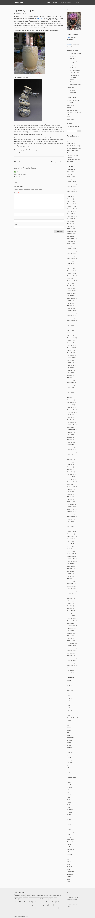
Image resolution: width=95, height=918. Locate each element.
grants (68, 767)
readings (51, 905)
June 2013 (69, 437)
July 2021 (69, 283)
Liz (25, 13)
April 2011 (69, 499)
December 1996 (71, 658)
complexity (28, 153)
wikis (57, 908)
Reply (16, 182)
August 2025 (70, 194)
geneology (69, 760)
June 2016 (69, 375)
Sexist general (70, 105)
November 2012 (71, 452)
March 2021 (70, 288)
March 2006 (70, 640)
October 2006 (70, 623)
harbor (68, 772)
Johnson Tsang (39, 18)
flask (18, 172)
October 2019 (70, 318)
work (68, 879)
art (20, 153)
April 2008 (69, 578)
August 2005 (70, 655)
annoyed (28, 895)
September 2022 (71, 258)
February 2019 (70, 338)
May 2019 (69, 330)
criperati (69, 728)
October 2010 (70, 514)
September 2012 (71, 457)
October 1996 (70, 663)
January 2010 (70, 531)
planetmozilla (70, 822)
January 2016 (70, 385)
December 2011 (71, 479)
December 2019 (71, 313)
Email (15, 218)
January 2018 (70, 357)
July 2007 (69, 601)
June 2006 (69, 633)
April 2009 (69, 549)
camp (68, 713)
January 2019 (70, 340)
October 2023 (70, 236)
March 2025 (70, 201)
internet (69, 780)
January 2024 (70, 231)
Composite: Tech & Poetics (74, 718)
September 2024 (71, 216)
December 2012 (71, 449)
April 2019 (69, 333)
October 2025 (70, 189)
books (68, 705)
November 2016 (71, 365)
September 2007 (71, 596)
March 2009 (70, 551)
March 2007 (70, 611)
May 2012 (69, 467)
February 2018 (70, 355)
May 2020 (69, 303)
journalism (69, 785)
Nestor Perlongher (73, 904)
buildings (69, 708)
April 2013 (69, 439)
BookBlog (72, 58)
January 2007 (70, 616)
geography (70, 762)
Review (69, 844)
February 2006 (70, 643)
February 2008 (70, 583)
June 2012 (69, 464)
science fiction (70, 849)
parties (69, 819)
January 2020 (70, 310)
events (46, 898)
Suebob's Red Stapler (75, 84)
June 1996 (69, 673)
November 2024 (71, 211)
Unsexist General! (71, 103)
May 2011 (69, 496)
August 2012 (70, 459)
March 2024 (70, 228)
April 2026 (69, 174)
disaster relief (70, 737)
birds (68, 695)
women (69, 876)
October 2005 (70, 653)
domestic (69, 740)
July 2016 (69, 372)
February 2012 (70, 474)
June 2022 (69, 263)
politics (69, 829)
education (69, 745)
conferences (70, 723)
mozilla (69, 802)
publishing (69, 834)
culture (17, 153)
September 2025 (71, 191)
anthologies (33, 895)
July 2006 (69, 630)
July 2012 (69, 462)
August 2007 (70, 598)
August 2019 (70, 323)
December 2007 (71, 588)
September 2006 (71, 626)
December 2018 (71, 343)
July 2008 (69, 571)
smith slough (70, 854)
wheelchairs (70, 874)
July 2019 (69, 325)
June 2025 (69, 196)
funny (55, 898)
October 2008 (70, 563)
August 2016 (70, 370)
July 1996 (69, 670)
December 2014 (71, 407)
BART (68, 688)
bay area (69, 693)
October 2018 (70, 348)
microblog (69, 799)
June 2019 (69, 328)
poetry (68, 827)
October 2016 (70, 367)
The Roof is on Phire (75, 75)
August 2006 (70, 628)
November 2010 (71, 511)
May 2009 (69, 546)
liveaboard (69, 795)
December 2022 (71, 251)
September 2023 (71, 238)
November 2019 (71, 315)
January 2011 (70, 506)
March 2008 (70, 581)
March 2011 (70, 501)
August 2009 (70, 539)
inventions (69, 782)
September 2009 (71, 536)
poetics (27, 905)
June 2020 (69, 300)
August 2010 (70, 519)
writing (69, 881)
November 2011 (71, 482)
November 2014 (71, 410)
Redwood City (70, 839)
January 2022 (70, 273)
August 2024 (70, 219)
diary (68, 732)
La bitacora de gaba (75, 70)
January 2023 (70, 248)
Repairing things (71, 119)
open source (70, 817)
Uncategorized (70, 871)
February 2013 (70, 444)
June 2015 (69, 395)
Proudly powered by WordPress (21, 916)
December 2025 (71, 184)
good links (69, 765)
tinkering (69, 862)
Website (15, 224)
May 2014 (69, 420)
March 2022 (70, 268)
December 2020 (71, 293)
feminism (69, 750)
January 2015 (70, 405)
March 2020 (70, 308)
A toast (69, 107)
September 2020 (71, 298)
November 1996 (71, 660)
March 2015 (70, 400)
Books (68, 37)
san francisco (70, 847)
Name (15, 212)
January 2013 (70, 447)
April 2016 (69, 377)
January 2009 (70, 556)
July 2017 (69, 360)
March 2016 (70, 380)
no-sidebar (70, 809)
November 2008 (71, 561)
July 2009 (69, 541)
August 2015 (70, 390)
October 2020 (70, 295)
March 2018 (70, 353)
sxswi (30, 908)
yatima (71, 65)
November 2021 (71, 276)
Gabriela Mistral (18, 901)
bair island (69, 685)
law (68, 792)
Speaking (77, 2)
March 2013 (70, 442)
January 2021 (70, 290)
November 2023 (71, 233)
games (69, 755)
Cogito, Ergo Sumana (75, 53)
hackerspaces (70, 770)
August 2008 (70, 568)
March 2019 (70, 335)
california (69, 710)
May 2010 (69, 526)
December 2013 (71, 424)
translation (69, 866)
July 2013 (69, 434)
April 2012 (69, 469)
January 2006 (70, 645)
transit (68, 864)
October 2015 (70, 387)
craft (68, 725)
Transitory (54, 2)
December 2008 (71, 559)
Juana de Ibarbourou (46, 901)
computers (69, 720)
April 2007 (69, 608)
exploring (69, 747)
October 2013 (70, 427)
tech (68, 859)
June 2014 (69, 417)
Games (69, 44)
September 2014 (71, 412)
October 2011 (70, 484)
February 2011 (70, 504)
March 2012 (70, 472)
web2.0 (46, 908)
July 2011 (69, 492)
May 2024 (69, 223)
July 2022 (69, 261)
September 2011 (71, 487)
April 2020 (69, 305)
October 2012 (70, 454)
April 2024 (69, 226)
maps (68, 797)
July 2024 (69, 221)
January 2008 (70, 586)
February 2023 (70, 246)
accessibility (17, 895)
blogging (69, 698)
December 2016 (71, 362)
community (70, 715)
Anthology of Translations (42, 895)
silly (68, 852)
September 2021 (71, 281)
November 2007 (71, 591)
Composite (18, 2)
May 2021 (69, 286)
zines (68, 884)
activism (69, 680)
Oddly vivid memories (72, 117)
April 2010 (69, 529)
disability (69, 735)
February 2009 (70, 554)
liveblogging (59, 901)
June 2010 (69, 524)
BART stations (70, 690)
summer (69, 857)
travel (68, 869)
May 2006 (69, 635)
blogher (16, 898)
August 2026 (70, 169)
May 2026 (69, 171)
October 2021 (70, 278)
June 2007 (69, 603)
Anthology (71, 901)
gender (69, 757)
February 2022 (70, 271)
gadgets (24, 901)
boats (68, 703)
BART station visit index (74, 897)
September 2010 (71, 516)
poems (69, 824)
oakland (69, 814)
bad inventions (53, 895)
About (48, 2)
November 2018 (71, 345)
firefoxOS (69, 752)
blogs (68, 700)
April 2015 (69, 397)
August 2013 (70, 432)
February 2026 (70, 179)
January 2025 (70, 206)
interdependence (71, 777)
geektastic (30, 901)
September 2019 (71, 320)
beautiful (23, 153)
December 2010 (71, 509)
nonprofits (69, 812)
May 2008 (69, 576)
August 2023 (70, 241)
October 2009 (70, 534)
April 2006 (69, 638)
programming (70, 832)
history (69, 775)
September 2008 (71, 566)
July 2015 (69, 392)
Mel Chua (72, 90)
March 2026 (70, 176)
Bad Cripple (73, 92)
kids (68, 790)
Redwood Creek (71, 842)
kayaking (69, 787)
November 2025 (71, 186)
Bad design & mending (73, 110)
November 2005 (71, 650)
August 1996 (70, 668)
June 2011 (69, 494)
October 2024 (70, 214)
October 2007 (70, 593)
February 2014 (70, 422)
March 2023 (70, 243)
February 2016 (70, 382)
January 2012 (70, 477)
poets (35, 905)
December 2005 (71, 648)
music (68, 804)
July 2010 (69, 521)
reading (69, 837)
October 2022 (70, 256)
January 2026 (70, 181)
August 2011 (70, 489)
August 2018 (70, 350)
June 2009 (69, 544)
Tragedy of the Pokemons (73, 100)
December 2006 (71, 618)
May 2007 (69, 606)
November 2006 (71, 621)
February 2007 (70, 613)
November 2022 (71, 253)
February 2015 (70, 402)
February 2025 (70, 204)
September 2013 (71, 429)
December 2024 (71, 209)
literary (53, 901)
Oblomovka (73, 56)
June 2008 (69, 573)
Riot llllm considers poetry (73, 126)
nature (68, 807)
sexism (23, 908)
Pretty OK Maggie (74, 72)
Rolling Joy (73, 82)
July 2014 (69, 415)
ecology (69, 742)
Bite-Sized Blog (74, 68)
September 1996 (71, 665)
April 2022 (69, 266)
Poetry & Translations (66, 2)
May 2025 (69, 199)
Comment (16, 192)
